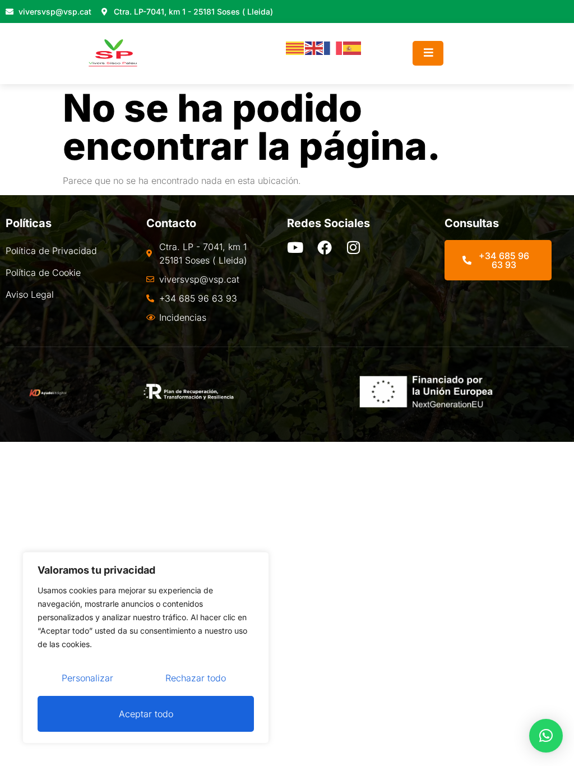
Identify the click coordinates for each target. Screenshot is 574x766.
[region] (145, 648)
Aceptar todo (146, 713)
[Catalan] (295, 47)
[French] (333, 47)
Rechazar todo (195, 678)
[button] (546, 736)
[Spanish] (352, 47)
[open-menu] (428, 53)
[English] (314, 47)
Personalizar (87, 678)
